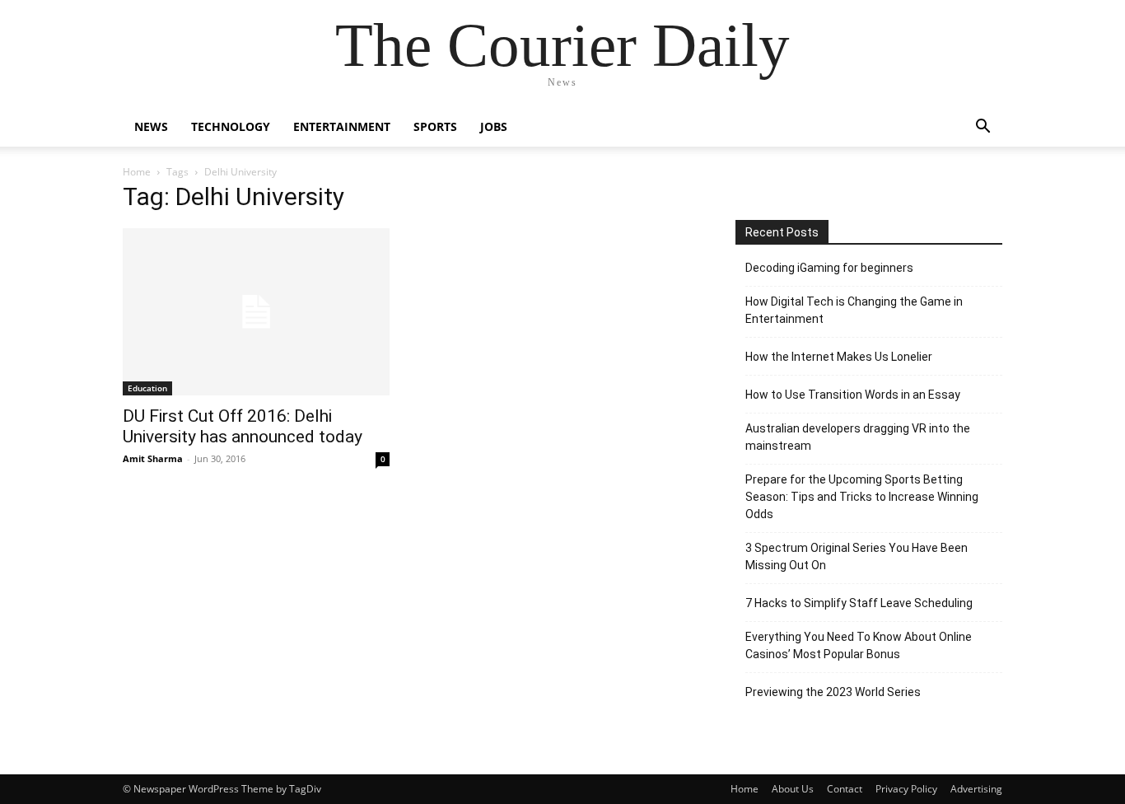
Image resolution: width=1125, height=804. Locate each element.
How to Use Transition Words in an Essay (852, 394)
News (151, 126)
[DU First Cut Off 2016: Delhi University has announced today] (256, 311)
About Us (793, 789)
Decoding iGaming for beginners (829, 267)
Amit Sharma (153, 458)
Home (137, 172)
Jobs (493, 126)
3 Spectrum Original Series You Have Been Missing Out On (856, 556)
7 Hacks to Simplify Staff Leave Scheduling (859, 603)
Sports (435, 126)
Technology (230, 126)
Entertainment (341, 126)
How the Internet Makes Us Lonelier (838, 356)
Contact (844, 789)
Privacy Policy (906, 789)
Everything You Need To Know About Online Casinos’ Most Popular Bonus (858, 645)
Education (147, 388)
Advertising (976, 789)
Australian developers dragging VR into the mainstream (857, 437)
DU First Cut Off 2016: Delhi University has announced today (242, 426)
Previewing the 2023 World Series (833, 692)
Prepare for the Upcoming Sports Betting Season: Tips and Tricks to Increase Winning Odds (861, 497)
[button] (982, 128)
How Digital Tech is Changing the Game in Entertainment (854, 310)
